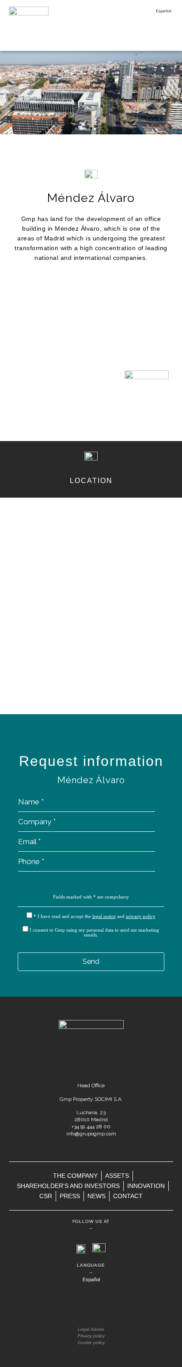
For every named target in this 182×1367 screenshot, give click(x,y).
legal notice (104, 916)
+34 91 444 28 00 (91, 1126)
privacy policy (140, 916)
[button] (163, 35)
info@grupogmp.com (91, 1134)
